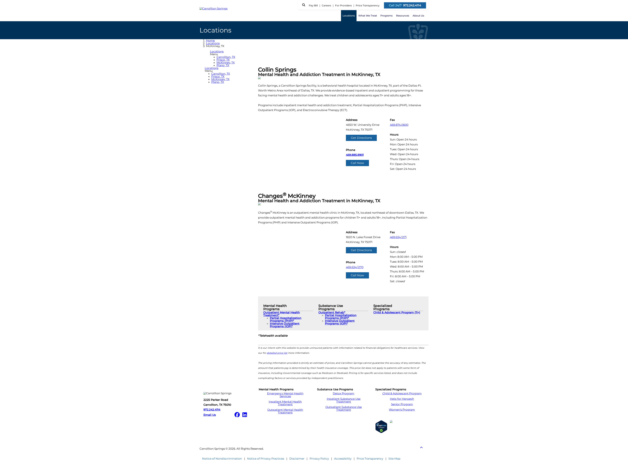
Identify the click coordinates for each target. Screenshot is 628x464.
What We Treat (367, 15)
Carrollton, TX (226, 57)
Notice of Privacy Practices (265, 458)
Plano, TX (223, 65)
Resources (402, 15)
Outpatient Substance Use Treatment (343, 408)
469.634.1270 (354, 267)
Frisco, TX (223, 59)
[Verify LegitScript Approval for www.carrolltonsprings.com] (381, 426)
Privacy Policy (319, 458)
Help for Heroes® (402, 399)
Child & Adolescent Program (402, 393)
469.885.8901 (355, 154)
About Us (418, 15)
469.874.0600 (399, 124)
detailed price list (277, 352)
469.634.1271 (398, 237)
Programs (386, 15)
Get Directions (361, 138)
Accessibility (342, 458)
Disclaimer (296, 458)
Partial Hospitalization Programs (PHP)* (285, 319)
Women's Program (402, 409)
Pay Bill (313, 5)
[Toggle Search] (304, 5)
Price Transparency (367, 5)
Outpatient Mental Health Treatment (285, 411)
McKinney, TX (226, 62)
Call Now (357, 163)
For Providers (343, 5)
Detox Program (343, 393)
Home (210, 40)
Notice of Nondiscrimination (222, 458)
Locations (349, 15)
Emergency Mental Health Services (285, 395)
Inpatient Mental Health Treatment (285, 403)
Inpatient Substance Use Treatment (343, 400)
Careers (326, 5)
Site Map (394, 458)
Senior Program (402, 404)
